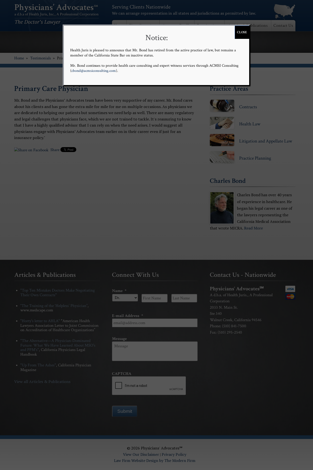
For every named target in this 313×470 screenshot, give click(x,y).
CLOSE (242, 32)
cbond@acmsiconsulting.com (93, 70)
